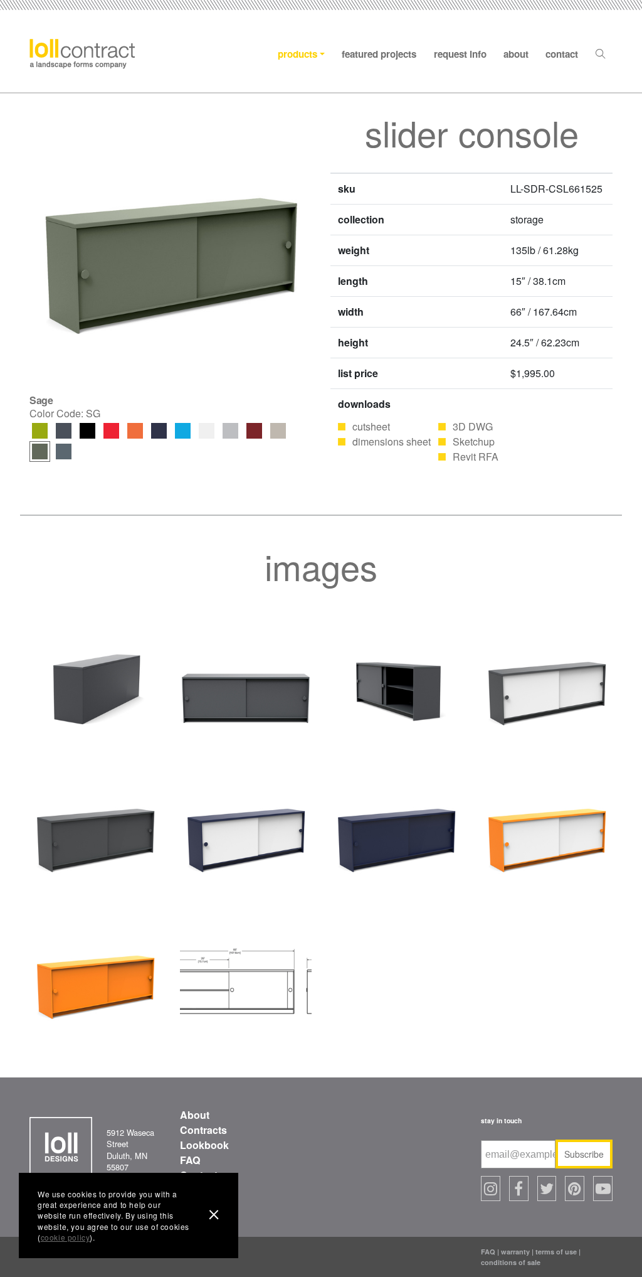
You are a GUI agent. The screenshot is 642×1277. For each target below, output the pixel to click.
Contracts (203, 1130)
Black (87, 431)
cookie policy (65, 1237)
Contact (561, 54)
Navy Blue (159, 431)
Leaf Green (40, 431)
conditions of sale (510, 1262)
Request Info (460, 54)
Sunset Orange (135, 431)
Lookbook (204, 1145)
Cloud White (206, 431)
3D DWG (473, 426)
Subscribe (584, 1154)
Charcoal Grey (63, 431)
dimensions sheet (391, 441)
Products (297, 54)
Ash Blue (63, 451)
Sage (40, 451)
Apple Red (111, 431)
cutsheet (371, 426)
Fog (278, 431)
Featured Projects (379, 54)
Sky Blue (183, 431)
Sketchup (474, 441)
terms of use (556, 1251)
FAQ (190, 1160)
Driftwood (230, 431)
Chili (254, 431)
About (516, 54)
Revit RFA (475, 456)
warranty (515, 1251)
